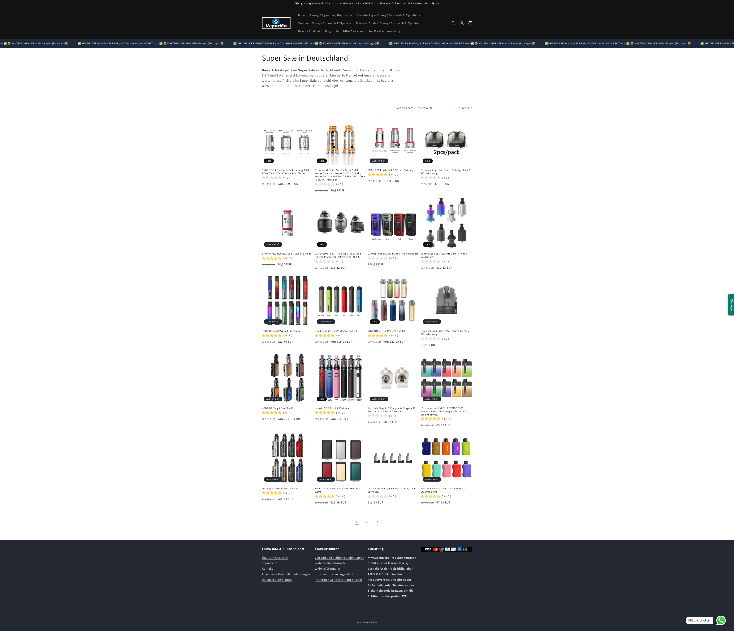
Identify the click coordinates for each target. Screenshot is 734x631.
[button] (388, 15)
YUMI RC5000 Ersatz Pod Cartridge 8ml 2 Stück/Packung (443, 490)
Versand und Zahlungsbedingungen (339, 558)
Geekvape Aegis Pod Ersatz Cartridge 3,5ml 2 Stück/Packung (446, 172)
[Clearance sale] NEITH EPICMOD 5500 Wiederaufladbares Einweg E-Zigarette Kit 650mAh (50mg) (444, 411)
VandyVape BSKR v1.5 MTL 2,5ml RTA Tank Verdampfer (444, 255)
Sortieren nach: (405, 108)
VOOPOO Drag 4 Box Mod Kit (278, 408)
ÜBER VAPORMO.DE (275, 558)
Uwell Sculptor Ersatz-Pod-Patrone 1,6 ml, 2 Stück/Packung (445, 332)
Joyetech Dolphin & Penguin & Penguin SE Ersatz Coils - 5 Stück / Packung (391, 410)
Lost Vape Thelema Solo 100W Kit (280, 488)
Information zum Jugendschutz (336, 574)
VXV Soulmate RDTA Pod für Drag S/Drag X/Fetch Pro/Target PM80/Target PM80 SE (338, 255)
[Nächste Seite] (377, 522)
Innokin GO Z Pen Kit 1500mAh (332, 408)
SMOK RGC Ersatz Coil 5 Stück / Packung (390, 170)
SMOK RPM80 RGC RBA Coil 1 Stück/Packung (286, 253)
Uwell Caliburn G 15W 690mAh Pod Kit (336, 331)
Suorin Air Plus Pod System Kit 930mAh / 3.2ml (337, 490)
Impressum (269, 563)
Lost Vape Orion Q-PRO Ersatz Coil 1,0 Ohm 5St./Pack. (392, 490)
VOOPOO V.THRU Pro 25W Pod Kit (386, 331)
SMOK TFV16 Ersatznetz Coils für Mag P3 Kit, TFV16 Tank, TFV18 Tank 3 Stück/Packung (286, 172)
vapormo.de (371, 622)
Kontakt (267, 569)
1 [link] (356, 522)
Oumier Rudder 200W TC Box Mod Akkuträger (393, 253)
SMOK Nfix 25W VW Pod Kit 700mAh (281, 331)
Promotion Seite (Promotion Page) (338, 580)
